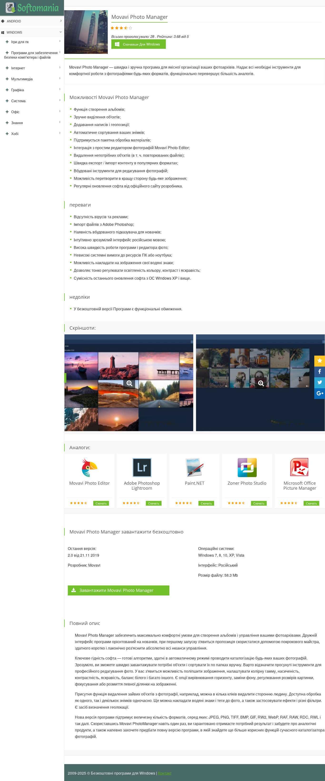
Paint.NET (194, 483)
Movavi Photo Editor (89, 483)
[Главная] (32, 7)
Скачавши (141, 44)
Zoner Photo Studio (247, 483)
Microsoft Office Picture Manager (299, 485)
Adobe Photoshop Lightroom (142, 485)
